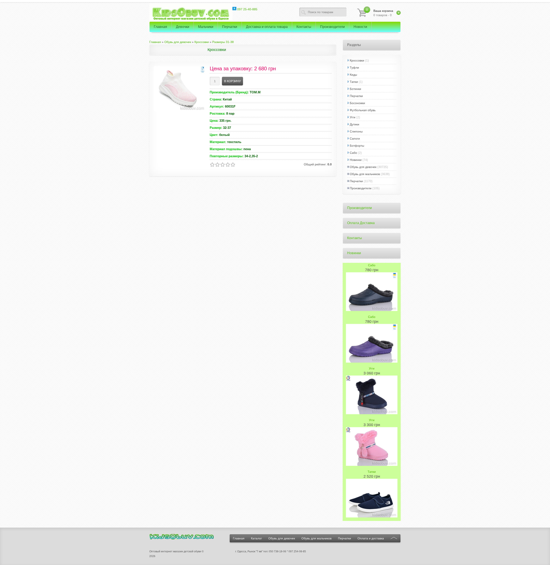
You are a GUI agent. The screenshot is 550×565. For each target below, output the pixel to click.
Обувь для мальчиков (365, 174)
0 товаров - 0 (383, 13)
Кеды (353, 74)
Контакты (354, 238)
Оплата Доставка (361, 223)
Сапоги (355, 138)
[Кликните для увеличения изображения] (179, 88)
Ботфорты (357, 145)
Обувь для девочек (363, 167)
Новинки (356, 160)
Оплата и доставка (371, 538)
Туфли (354, 67)
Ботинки (355, 89)
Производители (360, 188)
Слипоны (356, 131)
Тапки (354, 81)
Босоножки (357, 103)
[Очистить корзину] (398, 13)
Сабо (353, 152)
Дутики (354, 124)
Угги (352, 117)
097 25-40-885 (246, 9)
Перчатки (356, 96)
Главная (238, 538)
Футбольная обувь (363, 110)
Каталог (256, 538)
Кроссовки (357, 60)
